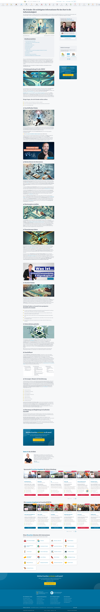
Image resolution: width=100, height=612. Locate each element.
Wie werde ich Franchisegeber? (68, 598)
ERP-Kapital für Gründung (31, 255)
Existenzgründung (29, 17)
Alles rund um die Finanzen (40, 602)
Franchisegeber (31, 200)
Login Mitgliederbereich (67, 602)
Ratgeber (24, 17)
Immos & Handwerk (40, 479)
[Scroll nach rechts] (99, 4)
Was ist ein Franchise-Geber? (54, 599)
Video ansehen (51, 157)
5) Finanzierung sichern (28, 47)
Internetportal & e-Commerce (32, 479)
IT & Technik (26, 479)
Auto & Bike (52, 479)
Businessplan (34, 17)
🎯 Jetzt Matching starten (38, 439)
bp (51, 481)
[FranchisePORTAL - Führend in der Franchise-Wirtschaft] (25, 1)
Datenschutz (52, 610)
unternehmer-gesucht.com (50, 607)
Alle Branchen (34, 1)
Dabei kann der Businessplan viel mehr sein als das (36, 221)
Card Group (80, 514)
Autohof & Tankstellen (58, 479)
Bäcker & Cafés (66, 479)
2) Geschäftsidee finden (28, 43)
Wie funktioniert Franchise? (26, 598)
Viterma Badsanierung (82, 481)
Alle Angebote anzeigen (68, 38)
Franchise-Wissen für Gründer (40, 599)
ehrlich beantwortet (30, 91)
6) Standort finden (27, 48)
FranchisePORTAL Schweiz (42, 607)
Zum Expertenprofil (36, 462)
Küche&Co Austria (94, 481)
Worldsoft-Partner (27, 481)
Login (74, 1)
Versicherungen (45, 386)
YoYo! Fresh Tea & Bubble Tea (29, 514)
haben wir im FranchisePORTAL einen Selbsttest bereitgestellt (34, 92)
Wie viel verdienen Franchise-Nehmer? (28, 603)
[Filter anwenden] (39, 1)
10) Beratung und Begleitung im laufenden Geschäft (32, 55)
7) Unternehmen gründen (29, 51)
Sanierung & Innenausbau (47, 479)
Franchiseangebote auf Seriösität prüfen (28, 602)
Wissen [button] (64, 1)
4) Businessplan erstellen (29, 46)
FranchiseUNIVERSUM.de (57, 607)
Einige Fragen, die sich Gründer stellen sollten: (33, 42)
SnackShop (53, 514)
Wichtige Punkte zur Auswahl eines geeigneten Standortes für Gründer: (36, 50)
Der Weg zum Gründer (39, 598)
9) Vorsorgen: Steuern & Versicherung (30, 54)
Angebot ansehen (30, 527)
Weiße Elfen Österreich (68, 514)
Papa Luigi (66, 481)
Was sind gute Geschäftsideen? (54, 598)
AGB (55, 610)
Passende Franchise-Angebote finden (68, 36)
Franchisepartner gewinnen (67, 599)
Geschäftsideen (31, 194)
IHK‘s (27, 182)
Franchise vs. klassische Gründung (27, 599)
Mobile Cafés (70, 479)
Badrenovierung (86, 479)
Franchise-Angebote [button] (59, 1)
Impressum (48, 610)
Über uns (45, 610)
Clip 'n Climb (40, 514)
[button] (72, 1)
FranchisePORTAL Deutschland (35, 607)
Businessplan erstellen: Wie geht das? (55, 603)
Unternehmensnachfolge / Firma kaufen (55, 602)
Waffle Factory (93, 514)
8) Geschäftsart (27, 52)
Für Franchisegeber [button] (68, 1)
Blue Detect (40, 481)
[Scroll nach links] (6, 4)
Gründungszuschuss (47, 188)
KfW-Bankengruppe (33, 247)
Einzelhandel (92, 479)
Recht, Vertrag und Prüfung (40, 603)
